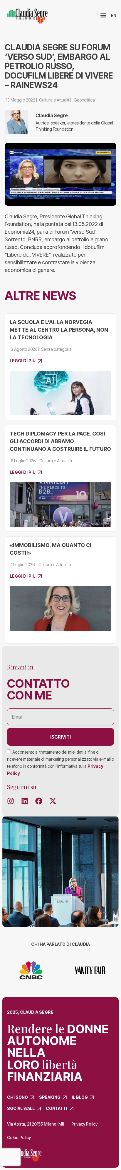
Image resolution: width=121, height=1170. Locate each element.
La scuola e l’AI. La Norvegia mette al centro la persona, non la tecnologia (59, 329)
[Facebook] (38, 801)
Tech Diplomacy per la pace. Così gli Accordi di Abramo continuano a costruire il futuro (60, 441)
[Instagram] (10, 801)
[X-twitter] (52, 801)
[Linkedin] (24, 801)
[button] (103, 15)
